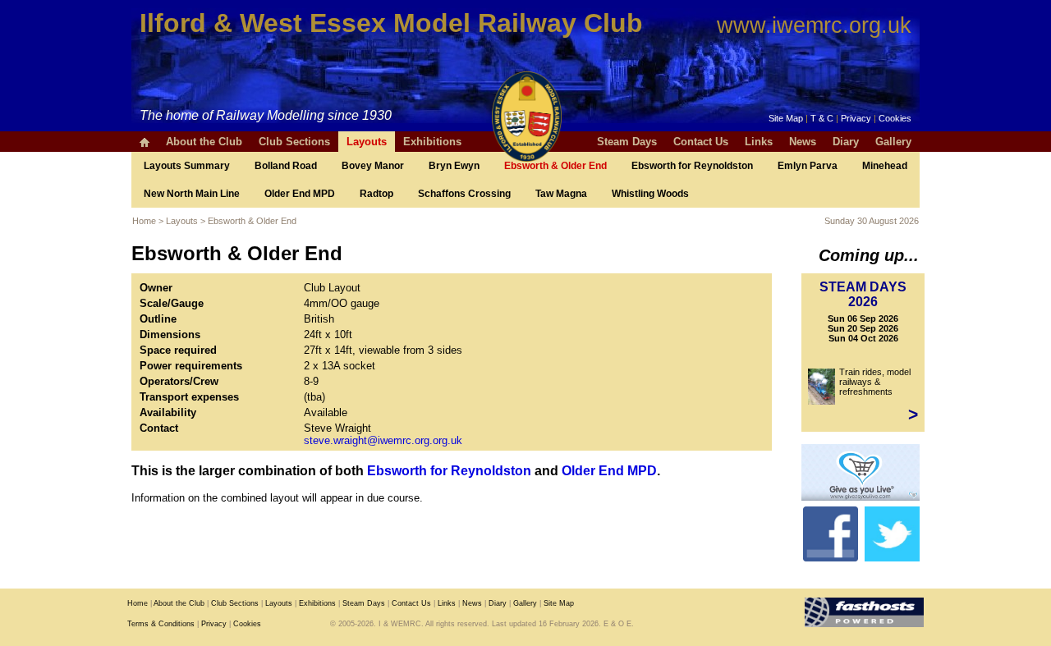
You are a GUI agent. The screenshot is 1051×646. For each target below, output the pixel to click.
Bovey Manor (373, 166)
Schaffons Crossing (464, 193)
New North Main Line (192, 193)
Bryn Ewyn (454, 166)
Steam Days (627, 141)
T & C (821, 118)
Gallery (893, 141)
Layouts (367, 141)
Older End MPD (299, 193)
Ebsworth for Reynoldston (692, 166)
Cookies (895, 118)
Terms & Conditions (161, 624)
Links (759, 141)
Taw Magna (561, 193)
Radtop (376, 193)
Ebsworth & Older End (555, 166)
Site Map (786, 118)
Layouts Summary (187, 166)
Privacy (856, 118)
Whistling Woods (650, 193)
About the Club (204, 141)
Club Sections (294, 141)
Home (144, 221)
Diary (846, 141)
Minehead (884, 166)
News (802, 141)
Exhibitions (432, 141)
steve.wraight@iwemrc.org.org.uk (383, 440)
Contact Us (700, 141)
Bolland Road (286, 166)
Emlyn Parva (808, 166)
